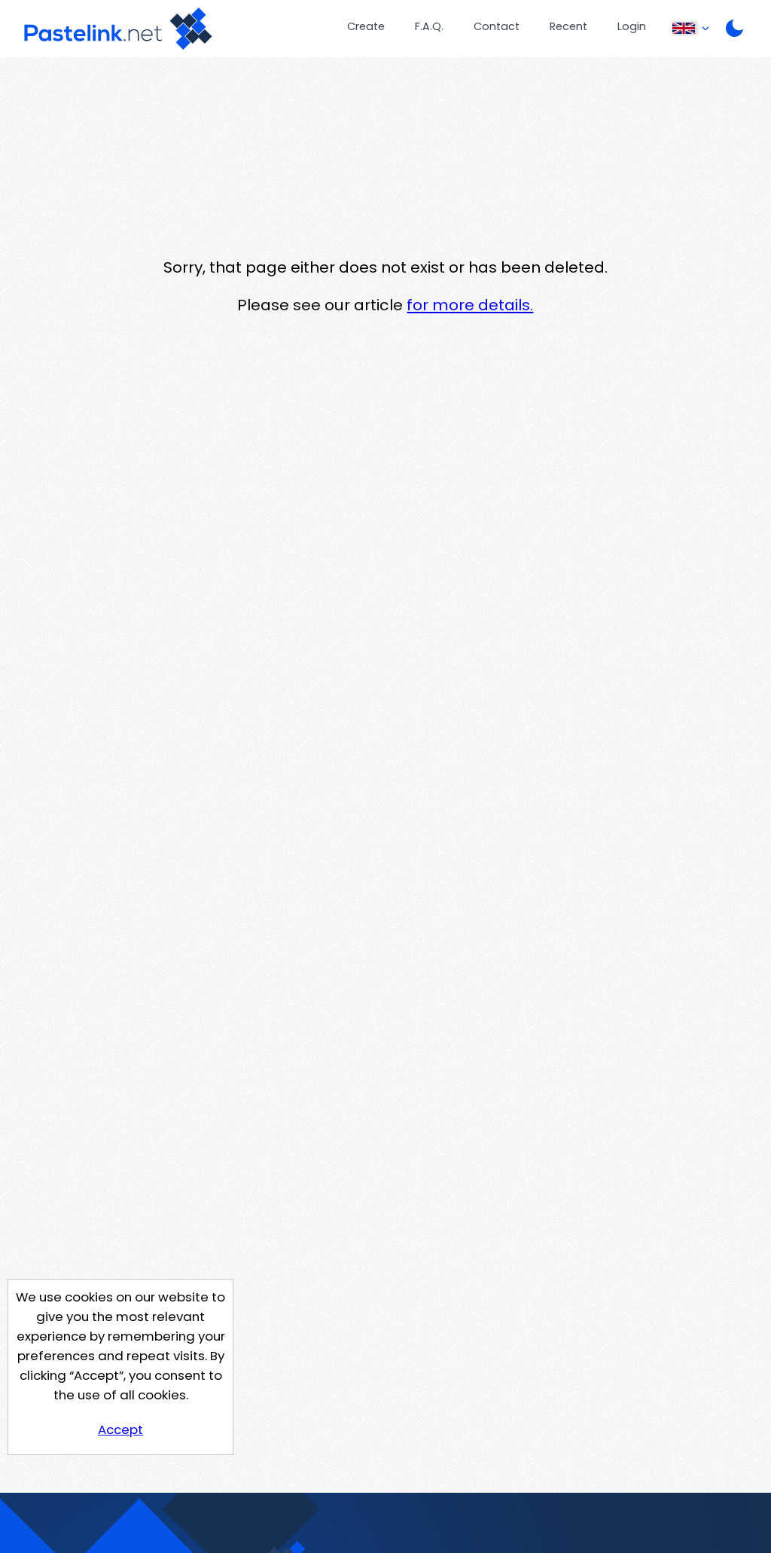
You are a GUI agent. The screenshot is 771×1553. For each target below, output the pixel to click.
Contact (497, 26)
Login (631, 26)
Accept (120, 1429)
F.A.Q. (429, 26)
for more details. (470, 305)
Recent (568, 26)
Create (366, 26)
